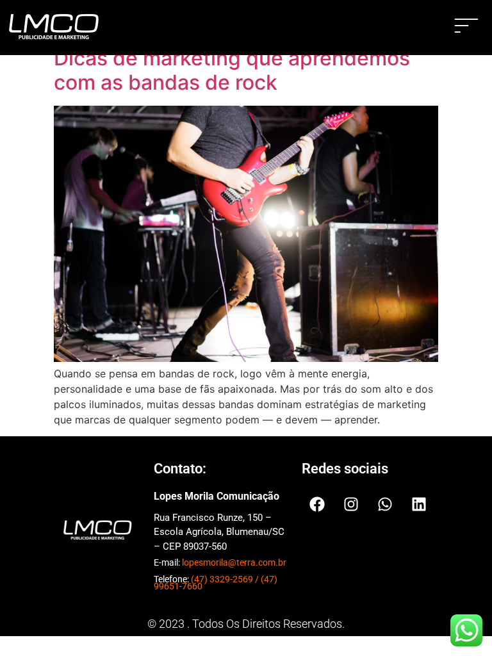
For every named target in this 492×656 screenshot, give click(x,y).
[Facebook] (317, 504)
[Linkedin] (419, 504)
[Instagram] (351, 504)
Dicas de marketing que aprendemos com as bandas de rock (232, 70)
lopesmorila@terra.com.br (234, 562)
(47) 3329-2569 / (226, 579)
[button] (466, 27)
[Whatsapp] (385, 504)
